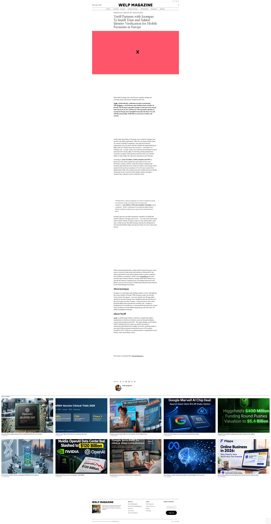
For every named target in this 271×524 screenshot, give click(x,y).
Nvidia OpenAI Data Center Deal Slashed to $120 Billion (69, 475)
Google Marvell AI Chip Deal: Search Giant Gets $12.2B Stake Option (181, 434)
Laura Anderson (114, 435)
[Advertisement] (135, 86)
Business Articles (118, 12)
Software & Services (150, 506)
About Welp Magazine (133, 504)
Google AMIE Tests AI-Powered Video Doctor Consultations (125, 475)
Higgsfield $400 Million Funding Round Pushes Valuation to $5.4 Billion (236, 434)
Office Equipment (149, 504)
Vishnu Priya (5, 435)
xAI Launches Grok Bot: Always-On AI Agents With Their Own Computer (20, 475)
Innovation (126, 12)
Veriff (115, 103)
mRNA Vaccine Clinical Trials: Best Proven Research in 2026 (71, 434)
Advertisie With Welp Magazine (135, 506)
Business (148, 508)
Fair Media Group (115, 521)
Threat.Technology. (138, 356)
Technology (148, 510)
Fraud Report (144, 276)
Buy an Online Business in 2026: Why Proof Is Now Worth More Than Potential (238, 475)
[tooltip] (173, 1)
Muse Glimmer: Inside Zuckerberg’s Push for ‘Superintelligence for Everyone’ (184, 475)
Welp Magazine (127, 385)
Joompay (120, 105)
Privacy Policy (131, 510)
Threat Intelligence (138, 12)
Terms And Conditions (133, 512)
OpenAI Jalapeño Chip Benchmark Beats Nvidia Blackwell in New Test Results (21, 434)
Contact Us (130, 508)
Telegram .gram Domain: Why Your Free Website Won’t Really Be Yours (128, 434)
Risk (131, 12)
